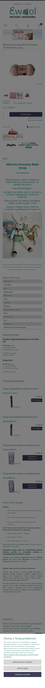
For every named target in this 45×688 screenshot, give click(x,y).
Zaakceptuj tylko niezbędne (22, 662)
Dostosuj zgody (22, 668)
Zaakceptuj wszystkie (22, 674)
